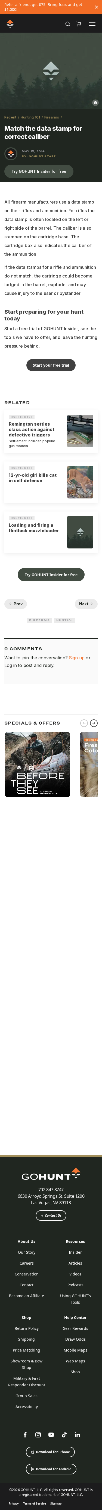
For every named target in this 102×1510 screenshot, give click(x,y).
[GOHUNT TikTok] (64, 1434)
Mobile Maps (75, 1350)
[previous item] (84, 723)
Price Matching (26, 1350)
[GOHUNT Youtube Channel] (51, 1434)
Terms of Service (34, 1503)
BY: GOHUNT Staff (39, 156)
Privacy (14, 1503)
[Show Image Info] (95, 102)
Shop (26, 1317)
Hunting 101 (30, 117)
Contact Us (53, 1215)
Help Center (75, 1317)
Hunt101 (64, 620)
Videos (75, 1274)
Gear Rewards (75, 1328)
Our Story (26, 1252)
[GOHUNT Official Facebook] (25, 1434)
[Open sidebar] (92, 23)
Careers (27, 1263)
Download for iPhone (53, 1452)
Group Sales (27, 1395)
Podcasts (75, 1284)
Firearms (51, 117)
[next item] (94, 723)
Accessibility (27, 1406)
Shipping (26, 1339)
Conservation (27, 1274)
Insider (75, 1252)
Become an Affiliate (26, 1295)
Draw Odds (75, 1339)
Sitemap (55, 1503)
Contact (26, 1284)
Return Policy (27, 1328)
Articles (75, 1263)
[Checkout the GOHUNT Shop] (79, 24)
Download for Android (54, 1469)
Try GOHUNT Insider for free (38, 171)
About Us (26, 1241)
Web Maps (75, 1361)
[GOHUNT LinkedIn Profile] (77, 1434)
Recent (10, 117)
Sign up (77, 657)
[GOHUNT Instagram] (38, 1434)
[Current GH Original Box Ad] (37, 764)
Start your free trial (51, 365)
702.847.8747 (51, 1190)
